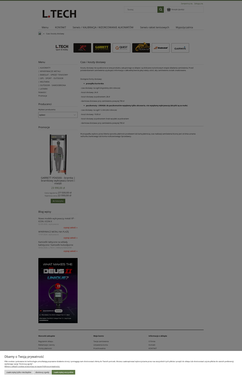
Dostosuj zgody (42, 372)
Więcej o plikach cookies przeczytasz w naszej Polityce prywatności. (32, 366)
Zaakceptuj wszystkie (63, 372)
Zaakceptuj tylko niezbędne (18, 372)
